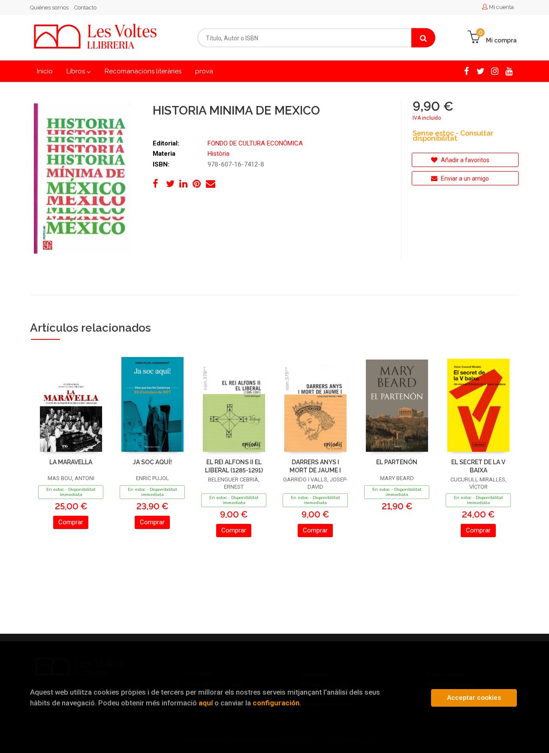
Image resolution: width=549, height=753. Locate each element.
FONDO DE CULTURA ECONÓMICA (255, 143)
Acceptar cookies (474, 698)
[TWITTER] (481, 71)
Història (218, 153)
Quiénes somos (49, 7)
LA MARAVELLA (70, 462)
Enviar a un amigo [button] (464, 178)
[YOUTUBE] (509, 71)
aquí (206, 703)
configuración (276, 703)
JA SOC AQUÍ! (152, 462)
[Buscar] (423, 38)
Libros (76, 71)
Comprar (70, 522)
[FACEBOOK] (466, 71)
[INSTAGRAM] (495, 71)
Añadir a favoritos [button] (464, 160)
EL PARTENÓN (396, 462)
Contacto (85, 7)
